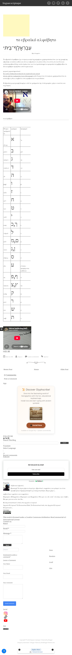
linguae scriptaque (12, 3)
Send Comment (9, 603)
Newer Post (8, 369)
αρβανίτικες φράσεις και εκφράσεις (16, 494)
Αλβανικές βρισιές (17, 486)
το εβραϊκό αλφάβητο (36, 39)
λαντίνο (59, 62)
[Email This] (4, 351)
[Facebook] (49, 3)
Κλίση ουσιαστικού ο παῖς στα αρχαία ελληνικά (20, 503)
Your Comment (8, 583)
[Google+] (54, 3)
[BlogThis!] (5, 351)
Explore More (36, 649)
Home (36, 369)
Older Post (64, 369)
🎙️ (4, 651)
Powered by (32, 481)
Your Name (6, 564)
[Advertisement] (16, 25)
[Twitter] (58, 3)
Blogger (50, 640)
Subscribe (36, 474)
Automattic (26, 642)
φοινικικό (29, 67)
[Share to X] (7, 351)
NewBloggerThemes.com (48, 642)
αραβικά (29, 78)
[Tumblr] (67, 3)
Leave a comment (33, 357)
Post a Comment (10, 379)
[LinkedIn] (63, 3)
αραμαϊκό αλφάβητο (54, 64)
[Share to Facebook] (9, 351)
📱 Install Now (36, 425)
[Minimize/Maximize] (53, 650)
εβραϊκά (46, 357)
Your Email (6, 573)
